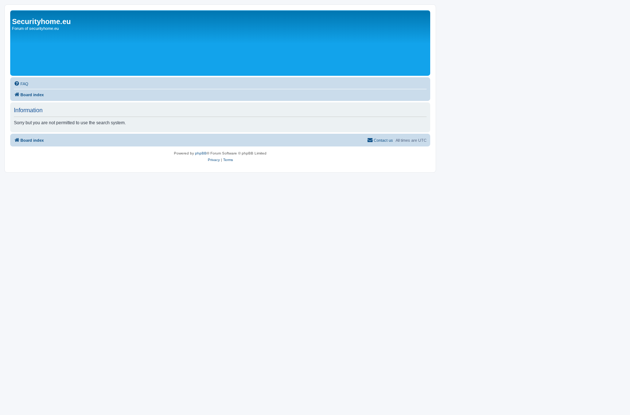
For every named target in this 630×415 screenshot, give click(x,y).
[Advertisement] (236, 28)
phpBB (201, 153)
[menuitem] (21, 83)
